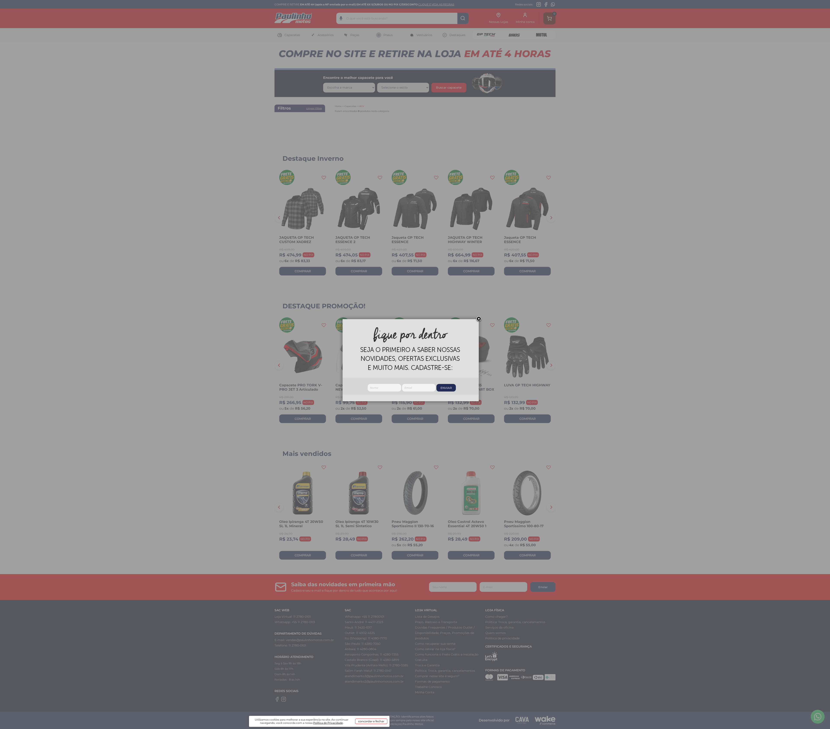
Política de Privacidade (328, 722)
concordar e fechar (371, 721)
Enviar (446, 388)
